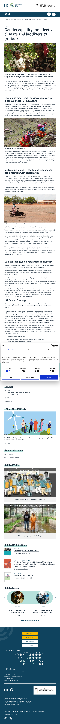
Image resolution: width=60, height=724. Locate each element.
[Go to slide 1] (22, 620)
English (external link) (22, 569)
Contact (35, 711)
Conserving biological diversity (11, 680)
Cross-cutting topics (8, 678)
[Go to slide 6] (32, 620)
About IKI (30, 645)
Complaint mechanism (10, 714)
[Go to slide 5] (30, 620)
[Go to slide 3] (26, 620)
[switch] (23, 371)
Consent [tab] (10, 349)
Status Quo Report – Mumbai (23, 575)
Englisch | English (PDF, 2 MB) (24, 578)
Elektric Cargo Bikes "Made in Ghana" (26, 551)
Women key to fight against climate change (30, 536)
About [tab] (49, 349)
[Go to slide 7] (34, 620)
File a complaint (30, 641)
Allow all (49, 377)
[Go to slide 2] (24, 620)
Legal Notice (7, 711)
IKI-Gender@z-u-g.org (12, 457)
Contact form (8, 401)
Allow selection (30, 377)
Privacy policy (27, 711)
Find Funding (30, 633)
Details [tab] (30, 349)
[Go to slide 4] (28, 620)
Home (6, 19)
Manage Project (30, 637)
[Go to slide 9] (38, 620)
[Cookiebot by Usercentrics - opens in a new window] (52, 345)
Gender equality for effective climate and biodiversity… (33, 19)
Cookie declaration (18, 711)
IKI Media (13, 19)
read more (17, 615)
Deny (11, 377)
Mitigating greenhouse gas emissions (12, 674)
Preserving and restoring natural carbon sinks (14, 672)
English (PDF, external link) (23, 553)
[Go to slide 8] (36, 620)
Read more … (8, 443)
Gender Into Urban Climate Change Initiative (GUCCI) (30, 499)
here (51, 469)
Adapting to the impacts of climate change (13, 676)
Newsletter (41, 711)
